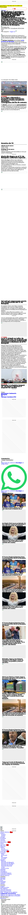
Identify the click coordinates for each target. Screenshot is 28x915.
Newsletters (5, 842)
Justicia (3, 836)
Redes (2, 843)
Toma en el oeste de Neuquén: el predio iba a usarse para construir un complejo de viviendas (13, 763)
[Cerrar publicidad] (1, 827)
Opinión (2, 860)
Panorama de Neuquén (7, 862)
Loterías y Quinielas (5, 889)
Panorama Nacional (6, 866)
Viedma (2, 883)
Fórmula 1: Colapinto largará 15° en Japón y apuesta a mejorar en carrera (13, 386)
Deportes (3, 10)
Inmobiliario (3, 872)
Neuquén (2, 878)
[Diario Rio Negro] (1, 903)
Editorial (3, 861)
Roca (1, 880)
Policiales (3, 869)
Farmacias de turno (5, 891)
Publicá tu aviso (4, 887)
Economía (3, 838)
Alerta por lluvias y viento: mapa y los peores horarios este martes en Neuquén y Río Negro (14, 678)
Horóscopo (4, 855)
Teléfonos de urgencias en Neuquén (10, 895)
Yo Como (3, 858)
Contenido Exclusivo (5, 873)
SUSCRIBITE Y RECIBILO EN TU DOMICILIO (11, 6)
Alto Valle (2, 879)
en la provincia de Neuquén (12, 41)
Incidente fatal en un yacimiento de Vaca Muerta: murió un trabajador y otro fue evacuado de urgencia (14, 524)
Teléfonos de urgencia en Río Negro (10, 894)
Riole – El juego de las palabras (8, 892)
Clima (2, 854)
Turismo (2, 839)
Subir (3, 902)
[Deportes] (2, 10)
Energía (2, 837)
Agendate (4, 845)
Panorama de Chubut (7, 864)
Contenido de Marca (5, 874)
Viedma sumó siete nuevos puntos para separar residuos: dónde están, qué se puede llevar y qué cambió (13, 695)
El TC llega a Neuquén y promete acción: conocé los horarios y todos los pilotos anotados (12, 99)
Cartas (3, 867)
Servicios (2, 840)
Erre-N (3, 848)
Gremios (3, 834)
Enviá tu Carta (5, 868)
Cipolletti (2, 882)
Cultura (2, 847)
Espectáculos (4, 850)
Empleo (2, 886)
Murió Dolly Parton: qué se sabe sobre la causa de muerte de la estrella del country (12, 541)
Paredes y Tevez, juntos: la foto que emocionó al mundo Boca (12, 508)
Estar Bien (4, 851)
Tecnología (4, 857)
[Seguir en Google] (1, 39)
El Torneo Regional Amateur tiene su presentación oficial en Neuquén (14, 557)
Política (2, 833)
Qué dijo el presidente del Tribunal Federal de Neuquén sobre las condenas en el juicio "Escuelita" (13, 747)
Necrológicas (4, 888)
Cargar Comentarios (7, 460)
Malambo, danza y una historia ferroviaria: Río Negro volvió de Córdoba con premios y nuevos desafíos (12, 660)
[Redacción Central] (1, 26)
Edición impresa (4, 875)
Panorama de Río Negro (7, 863)
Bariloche (3, 881)
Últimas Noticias (6, 832)
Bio (2, 856)
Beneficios (3, 898)
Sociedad (2, 852)
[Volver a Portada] (14, 9)
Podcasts (2, 870)
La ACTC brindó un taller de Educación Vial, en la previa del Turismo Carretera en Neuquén (14, 339)
